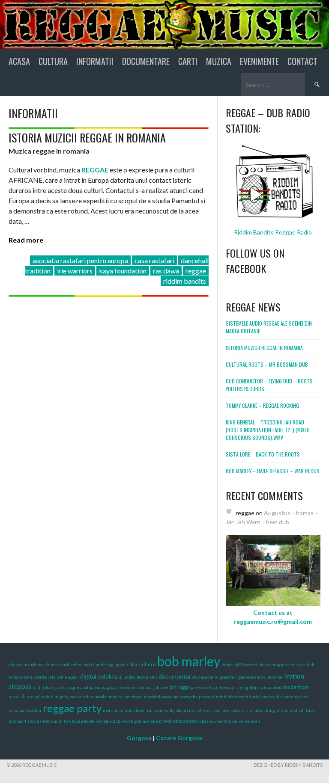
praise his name (277, 696)
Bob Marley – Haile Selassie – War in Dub (273, 471)
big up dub (117, 664)
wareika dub (108, 721)
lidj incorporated (266, 687)
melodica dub (40, 696)
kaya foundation (123, 271)
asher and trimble (88, 664)
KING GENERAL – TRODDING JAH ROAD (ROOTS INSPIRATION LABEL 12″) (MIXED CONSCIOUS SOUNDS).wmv (268, 429)
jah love (160, 687)
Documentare (146, 61)
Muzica (218, 61)
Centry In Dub (301, 664)
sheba (204, 710)
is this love (43, 687)
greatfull (228, 676)
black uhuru (142, 664)
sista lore (220, 710)
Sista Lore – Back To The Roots (263, 454)
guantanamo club (255, 676)
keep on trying (234, 687)
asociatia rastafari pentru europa (80, 260)
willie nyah (249, 721)
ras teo (301, 696)
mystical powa (157, 696)
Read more (26, 240)
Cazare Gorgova (179, 737)
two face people (79, 721)
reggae (195, 271)
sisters (237, 710)
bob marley (188, 661)
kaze (213, 687)
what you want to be (217, 721)
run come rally (160, 710)
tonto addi (53, 721)
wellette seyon (180, 721)
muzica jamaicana (126, 696)
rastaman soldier (25, 710)
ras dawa (166, 271)
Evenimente (259, 61)
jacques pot (77, 687)
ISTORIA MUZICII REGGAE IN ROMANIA (87, 137)
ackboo (36, 664)
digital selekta (98, 676)
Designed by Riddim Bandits (288, 765)
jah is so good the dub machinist (121, 687)
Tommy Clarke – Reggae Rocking (262, 405)
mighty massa (68, 696)
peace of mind (212, 696)
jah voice (199, 687)
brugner (279, 664)
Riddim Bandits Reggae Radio (273, 232)
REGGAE (94, 170)
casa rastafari (154, 260)
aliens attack (57, 664)
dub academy (205, 676)
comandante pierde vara (32, 676)
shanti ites (186, 710)
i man (278, 676)
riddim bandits (184, 281)
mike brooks (95, 696)
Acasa (19, 61)
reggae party (72, 708)
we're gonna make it (142, 721)
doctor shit (147, 676)
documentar (175, 676)
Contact (302, 61)
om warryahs (185, 696)
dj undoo (127, 676)
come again (68, 676)
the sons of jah (290, 710)
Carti (187, 61)
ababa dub (19, 664)
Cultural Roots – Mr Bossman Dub (267, 364)
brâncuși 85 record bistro (245, 664)
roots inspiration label (124, 710)
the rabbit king (260, 710)
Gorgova (139, 737)
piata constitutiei (244, 696)
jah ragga (180, 687)
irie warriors (75, 271)
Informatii (95, 61)
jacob (60, 687)
